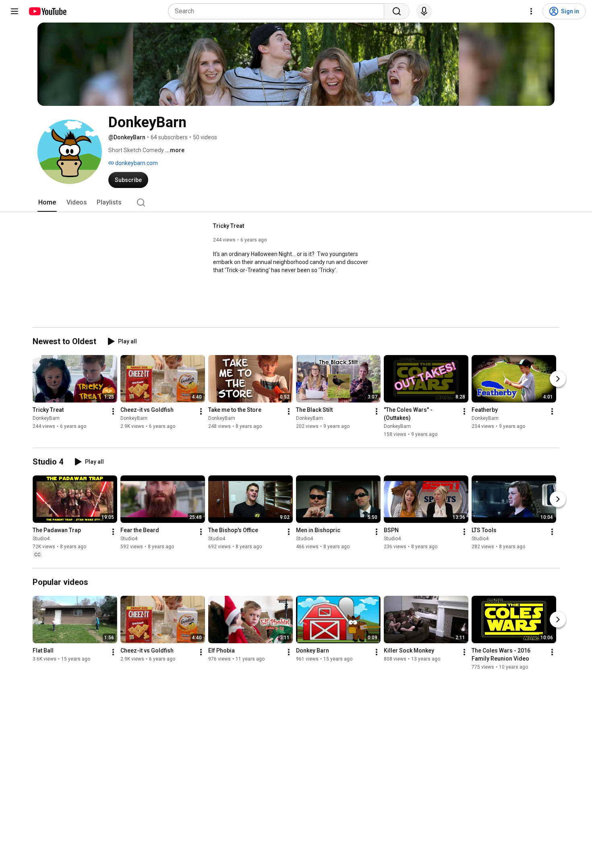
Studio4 (41, 538)
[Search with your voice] (424, 11)
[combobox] (278, 11)
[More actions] (113, 411)
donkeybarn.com (136, 163)
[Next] (558, 379)
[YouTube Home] (47, 11)
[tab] (47, 202)
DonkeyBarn (46, 418)
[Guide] (14, 11)
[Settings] (531, 11)
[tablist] (296, 202)
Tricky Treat (228, 226)
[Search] (397, 11)
